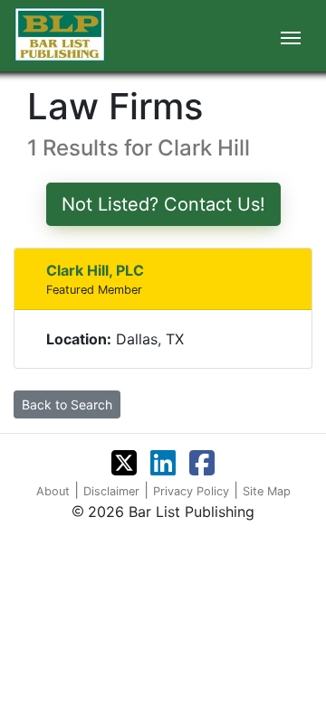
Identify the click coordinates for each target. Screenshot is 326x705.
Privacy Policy (191, 491)
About (53, 491)
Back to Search (67, 404)
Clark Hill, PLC (95, 270)
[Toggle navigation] (291, 36)
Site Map (267, 491)
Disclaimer (111, 491)
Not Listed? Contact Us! (163, 204)
